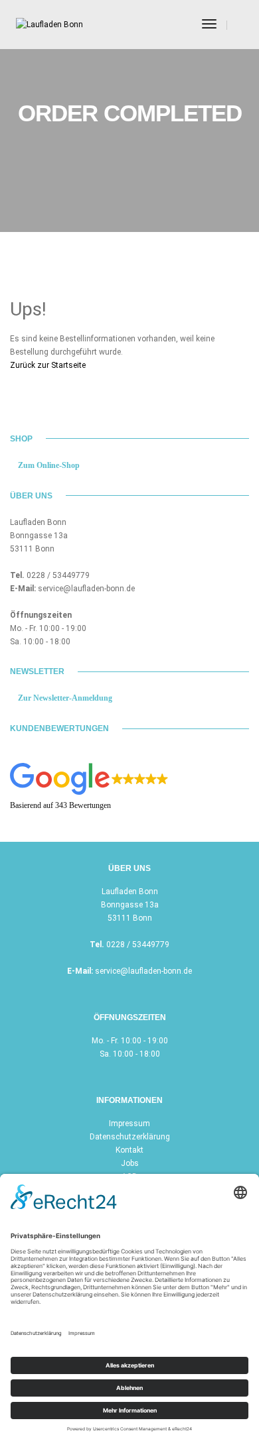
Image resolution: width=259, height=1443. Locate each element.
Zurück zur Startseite (48, 365)
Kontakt (129, 1150)
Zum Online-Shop (48, 465)
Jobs (130, 1163)
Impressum (129, 1123)
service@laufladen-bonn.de (86, 588)
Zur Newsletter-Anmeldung (64, 698)
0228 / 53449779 (58, 575)
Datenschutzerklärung (130, 1136)
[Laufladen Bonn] (49, 24)
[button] (129, 782)
